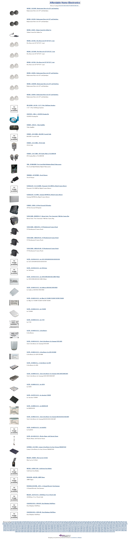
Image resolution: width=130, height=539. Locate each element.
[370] (40, 530)
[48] (116, 521)
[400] (16, 531)
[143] (114, 524)
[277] (13, 528)
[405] (31, 531)
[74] (53, 522)
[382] (75, 530)
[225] (107, 526)
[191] (7, 526)
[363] (19, 530)
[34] (84, 521)
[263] (96, 527)
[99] (111, 522)
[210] (63, 526)
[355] (119, 529)
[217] (84, 526)
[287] (43, 528)
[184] (110, 525)
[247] (48, 527)
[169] (66, 525)
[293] (60, 528)
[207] (54, 526)
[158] (34, 525)
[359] (7, 530)
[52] (126, 521)
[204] (46, 526)
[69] (41, 522)
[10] (75, 5)
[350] (104, 529)
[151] (13, 525)
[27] (67, 521)
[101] (117, 522)
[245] (43, 527)
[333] (54, 529)
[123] (55, 524)
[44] (107, 521)
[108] (12, 524)
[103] (122, 522)
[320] (16, 529)
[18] (46, 521)
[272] (122, 527)
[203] (43, 526)
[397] (119, 530)
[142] (111, 524)
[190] (4, 526)
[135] (91, 524)
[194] (16, 526)
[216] (81, 526)
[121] (49, 524)
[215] (78, 526)
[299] (78, 528)
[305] (96, 528)
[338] (69, 529)
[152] (16, 525)
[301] (84, 528)
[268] (110, 527)
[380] (69, 530)
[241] (31, 527)
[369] (37, 530)
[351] (107, 529)
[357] (125, 529)
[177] (90, 525)
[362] (16, 530)
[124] (58, 524)
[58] (16, 522)
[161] (43, 525)
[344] (87, 529)
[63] (27, 522)
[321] (19, 529)
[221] (96, 526)
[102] (120, 522)
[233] (7, 527)
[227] (113, 526)
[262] (93, 527)
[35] (86, 521)
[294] (63, 528)
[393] (107, 530)
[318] (10, 529)
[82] (72, 522)
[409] (43, 531)
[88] (86, 522)
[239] (25, 527)
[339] (72, 529)
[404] (28, 531)
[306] (99, 528)
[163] (48, 525)
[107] (9, 524)
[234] (10, 527)
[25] (63, 521)
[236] (16, 527)
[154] (22, 525)
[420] (75, 531)
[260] (87, 527)
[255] (72, 527)
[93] (97, 522)
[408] (40, 531)
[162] (45, 525)
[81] (69, 522)
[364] (22, 530)
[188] (122, 525)
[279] (19, 528)
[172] (75, 525)
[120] (46, 524)
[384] (81, 530)
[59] (18, 522)
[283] (31, 528)
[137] (96, 524)
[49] (119, 521)
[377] (60, 530)
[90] (90, 522)
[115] (32, 524)
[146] (123, 524)
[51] (123, 521)
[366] (28, 530)
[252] (63, 527)
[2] (61, 5)
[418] (69, 531)
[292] (57, 528)
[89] (88, 522)
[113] (26, 524)
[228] (116, 526)
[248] (51, 527)
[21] (53, 521)
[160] (40, 525)
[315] (125, 528)
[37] (91, 521)
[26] (65, 521)
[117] (38, 524)
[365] (25, 530)
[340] (75, 529)
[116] (35, 524)
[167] (60, 525)
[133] (85, 524)
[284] (34, 528)
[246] (45, 527)
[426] (93, 531)
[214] (75, 526)
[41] (100, 521)
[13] (35, 521)
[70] (44, 522)
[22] (56, 521)
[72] (48, 522)
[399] (125, 530)
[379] (66, 530)
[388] (93, 530)
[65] (32, 522)
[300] (81, 528)
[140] (105, 524)
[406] (34, 531)
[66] (34, 522)
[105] (3, 524)
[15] (39, 521)
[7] (69, 5)
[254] (69, 527)
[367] (31, 530)
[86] (81, 522)
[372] (45, 530)
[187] (119, 525)
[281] (25, 528)
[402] (22, 531)
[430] (104, 531)
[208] (57, 526)
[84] (76, 522)
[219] (90, 526)
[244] (40, 527)
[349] (101, 529)
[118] (41, 524)
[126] (64, 524)
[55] (9, 522)
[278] (16, 528)
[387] (90, 530)
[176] (87, 525)
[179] (96, 525)
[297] (72, 528)
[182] (104, 525)
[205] (49, 526)
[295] (66, 528)
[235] (13, 527)
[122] (52, 524)
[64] (30, 522)
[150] (10, 525)
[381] (72, 530)
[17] (44, 521)
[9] (73, 5)
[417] (66, 531)
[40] (98, 521)
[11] (77, 5)
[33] (81, 521)
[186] (116, 525)
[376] (57, 530)
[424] (87, 531)
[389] (96, 530)
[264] (99, 527)
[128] (70, 524)
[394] (110, 530)
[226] (110, 526)
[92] (95, 522)
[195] (19, 526)
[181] (101, 525)
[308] (104, 528)
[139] (102, 524)
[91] (93, 522)
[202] (40, 526)
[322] (22, 529)
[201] (37, 526)
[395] (113, 530)
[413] (54, 531)
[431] (107, 531)
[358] (4, 530)
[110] (18, 524)
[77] (60, 522)
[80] (67, 522)
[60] (20, 522)
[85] (79, 522)
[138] (99, 524)
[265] (101, 527)
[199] (31, 526)
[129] (73, 524)
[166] (57, 525)
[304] (93, 528)
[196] (22, 526)
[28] (70, 521)
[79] (65, 522)
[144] (117, 524)
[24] (60, 521)
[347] (96, 529)
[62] (25, 522)
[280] (22, 528)
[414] (57, 531)
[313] (119, 528)
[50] (121, 521)
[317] (7, 529)
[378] (63, 530)
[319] (13, 529)
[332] (51, 529)
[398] (122, 530)
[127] (67, 524)
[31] (77, 521)
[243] (37, 527)
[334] (57, 529)
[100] (114, 522)
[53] (4, 522)
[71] (46, 522)
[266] (104, 527)
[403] (25, 531)
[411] (49, 531)
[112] (24, 524)
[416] (63, 531)
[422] (81, 531)
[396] (116, 530)
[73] (51, 522)
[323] (25, 529)
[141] (108, 524)
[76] (58, 522)
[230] (122, 526)
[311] (113, 528)
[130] (76, 524)
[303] (90, 528)
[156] (28, 525)
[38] (93, 521)
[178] (93, 525)
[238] (22, 527)
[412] (51, 531)
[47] (114, 521)
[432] (110, 531)
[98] (109, 522)
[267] (107, 527)
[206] (51, 526)
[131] (79, 524)
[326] (34, 529)
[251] (60, 527)
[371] (43, 530)
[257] (78, 527)
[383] (78, 530)
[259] (84, 527)
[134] (88, 524)
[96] (104, 522)
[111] (21, 524)
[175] (84, 525)
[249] (54, 527)
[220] (93, 526)
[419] (72, 531)
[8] (71, 5)
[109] (15, 524)
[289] (49, 528)
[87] (83, 522)
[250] (57, 527)
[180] (99, 525)
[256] (75, 527)
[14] (37, 521)
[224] (104, 526)
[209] (60, 526)
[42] (102, 521)
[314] (122, 528)
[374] (51, 530)
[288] (46, 528)
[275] (7, 528)
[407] (37, 531)
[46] (112, 521)
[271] (119, 527)
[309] (107, 528)
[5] (66, 5)
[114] (29, 524)
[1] (59, 5)
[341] (78, 529)
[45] (109, 521)
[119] (44, 524)
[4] (64, 5)
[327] (37, 529)
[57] (13, 522)
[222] (99, 526)
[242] (34, 527)
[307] (102, 528)
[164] (51, 525)
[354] (116, 529)
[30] (74, 521)
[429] (101, 531)
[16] (42, 521)
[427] (96, 531)
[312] (116, 528)
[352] (110, 529)
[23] (58, 521)
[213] (72, 526)
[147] (126, 524)
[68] (39, 522)
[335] (60, 529)
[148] (4, 525)
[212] (69, 526)
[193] (13, 526)
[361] (13, 530)
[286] (40, 528)
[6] (68, 5)
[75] (55, 522)
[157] (31, 525)
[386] (87, 530)
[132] (82, 524)
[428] (99, 531)
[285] (37, 528)
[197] (25, 526)
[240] (28, 527)
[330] (45, 529)
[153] (19, 525)
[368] (34, 530)
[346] (93, 529)
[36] (88, 521)
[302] (87, 528)
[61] (23, 522)
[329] (43, 529)
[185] (113, 525)
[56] (11, 522)
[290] (51, 528)
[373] (48, 530)
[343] (84, 529)
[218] (87, 526)
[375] (54, 530)
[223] (101, 526)
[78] (62, 522)
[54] (6, 522)
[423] (84, 531)
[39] (95, 521)
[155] (25, 525)
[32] (79, 521)
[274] (4, 528)
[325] (31, 529)
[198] (28, 526)
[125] (61, 524)
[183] (107, 525)
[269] (113, 527)
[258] (81, 527)
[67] (37, 522)
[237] (19, 527)
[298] (75, 528)
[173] (78, 525)
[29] (72, 521)
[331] (48, 529)
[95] (102, 522)
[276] (10, 528)
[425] (90, 531)
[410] (46, 531)
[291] (54, 528)
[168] (63, 525)
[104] (125, 522)
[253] (66, 527)
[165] (54, 525)
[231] (125, 526)
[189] (125, 525)
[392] (104, 530)
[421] (78, 531)
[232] (4, 527)
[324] (28, 529)
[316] (4, 529)
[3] (62, 5)
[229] (119, 526)
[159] (37, 525)
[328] (40, 529)
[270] (116, 527)
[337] (66, 529)
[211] (66, 526)
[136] (94, 524)
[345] (90, 529)
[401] (19, 531)
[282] (28, 528)
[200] (34, 526)
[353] (113, 529)
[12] (32, 521)
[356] (122, 529)
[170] (69, 525)
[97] (107, 522)
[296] (69, 528)
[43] (105, 521)
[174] (81, 525)
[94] (100, 522)
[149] (7, 525)
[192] (10, 526)
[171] (72, 525)
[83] (74, 522)
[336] (63, 529)
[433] (113, 531)
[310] (110, 528)
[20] (51, 521)
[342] (81, 529)
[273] (125, 527)
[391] (101, 530)
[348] (99, 529)
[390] (99, 530)
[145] (120, 524)
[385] (84, 530)
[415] (60, 531)
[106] (6, 524)
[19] (49, 521)
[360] (10, 530)
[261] (90, 527)
